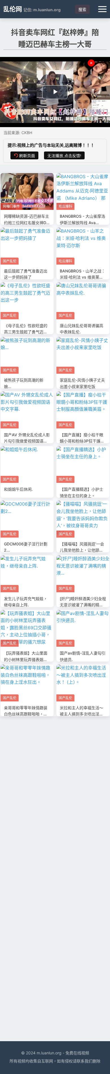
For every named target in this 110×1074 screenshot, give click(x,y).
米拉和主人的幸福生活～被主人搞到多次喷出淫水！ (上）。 (81, 714)
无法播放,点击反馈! (64, 155)
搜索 (82, 9)
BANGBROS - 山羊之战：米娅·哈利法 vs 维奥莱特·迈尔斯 (82, 277)
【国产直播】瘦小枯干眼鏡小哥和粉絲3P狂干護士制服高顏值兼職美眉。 (82, 441)
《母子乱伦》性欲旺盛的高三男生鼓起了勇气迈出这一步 (25, 332)
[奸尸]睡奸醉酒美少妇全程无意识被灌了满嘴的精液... (83, 605)
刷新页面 (27, 155)
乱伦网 (12, 9)
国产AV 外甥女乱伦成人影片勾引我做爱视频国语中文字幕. (27, 441)
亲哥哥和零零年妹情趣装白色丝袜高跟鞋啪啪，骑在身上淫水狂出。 (25, 714)
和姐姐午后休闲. (18, 489)
